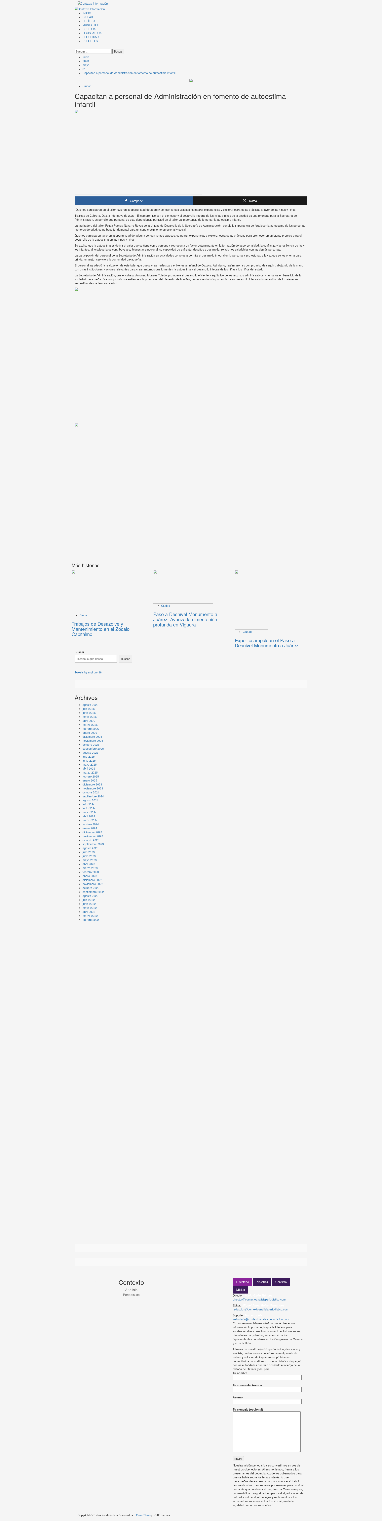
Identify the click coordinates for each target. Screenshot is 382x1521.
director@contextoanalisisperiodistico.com (259, 1299)
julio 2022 (89, 900)
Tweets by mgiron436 (88, 672)
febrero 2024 (91, 824)
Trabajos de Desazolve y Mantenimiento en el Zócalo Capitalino (101, 629)
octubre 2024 (91, 792)
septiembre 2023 (93, 844)
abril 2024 (89, 816)
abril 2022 (89, 912)
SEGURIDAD (91, 37)
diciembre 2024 (92, 784)
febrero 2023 (91, 872)
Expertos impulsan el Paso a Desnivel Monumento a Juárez (266, 643)
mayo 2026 (90, 717)
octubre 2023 (91, 840)
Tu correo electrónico (247, 1385)
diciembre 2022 (92, 880)
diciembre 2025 (92, 737)
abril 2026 (89, 721)
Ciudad (87, 86)
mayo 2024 (90, 812)
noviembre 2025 (93, 740)
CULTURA (89, 29)
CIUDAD (88, 17)
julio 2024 (89, 804)
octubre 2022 (91, 888)
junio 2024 (89, 808)
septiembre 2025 (93, 748)
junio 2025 (89, 760)
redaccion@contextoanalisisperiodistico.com (260, 1309)
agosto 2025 (90, 752)
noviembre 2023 (93, 836)
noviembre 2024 (93, 788)
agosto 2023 (90, 848)
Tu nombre (240, 1373)
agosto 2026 (90, 705)
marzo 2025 (90, 772)
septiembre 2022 (93, 892)
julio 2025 (89, 756)
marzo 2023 (90, 868)
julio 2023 (89, 852)
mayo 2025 (90, 764)
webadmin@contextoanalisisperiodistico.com (261, 1319)
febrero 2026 (91, 729)
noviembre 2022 (93, 884)
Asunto (238, 1397)
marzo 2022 (90, 916)
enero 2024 (90, 828)
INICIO (87, 13)
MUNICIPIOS (91, 25)
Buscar (79, 652)
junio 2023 (89, 856)
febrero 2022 (91, 920)
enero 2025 (90, 780)
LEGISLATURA (92, 33)
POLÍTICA (89, 21)
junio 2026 (89, 713)
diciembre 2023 (92, 832)
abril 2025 (89, 768)
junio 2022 (89, 904)
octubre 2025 (91, 744)
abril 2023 (89, 864)
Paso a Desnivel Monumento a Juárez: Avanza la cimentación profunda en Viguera (185, 619)
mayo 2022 (90, 908)
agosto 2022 (90, 896)
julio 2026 (89, 709)
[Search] (76, 47)
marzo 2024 (90, 820)
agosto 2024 (90, 800)
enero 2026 (90, 733)
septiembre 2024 (93, 796)
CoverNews (143, 1515)
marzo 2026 (90, 725)
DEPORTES (90, 41)
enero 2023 (90, 876)
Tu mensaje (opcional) (248, 1409)
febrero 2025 (91, 776)
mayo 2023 (90, 860)
